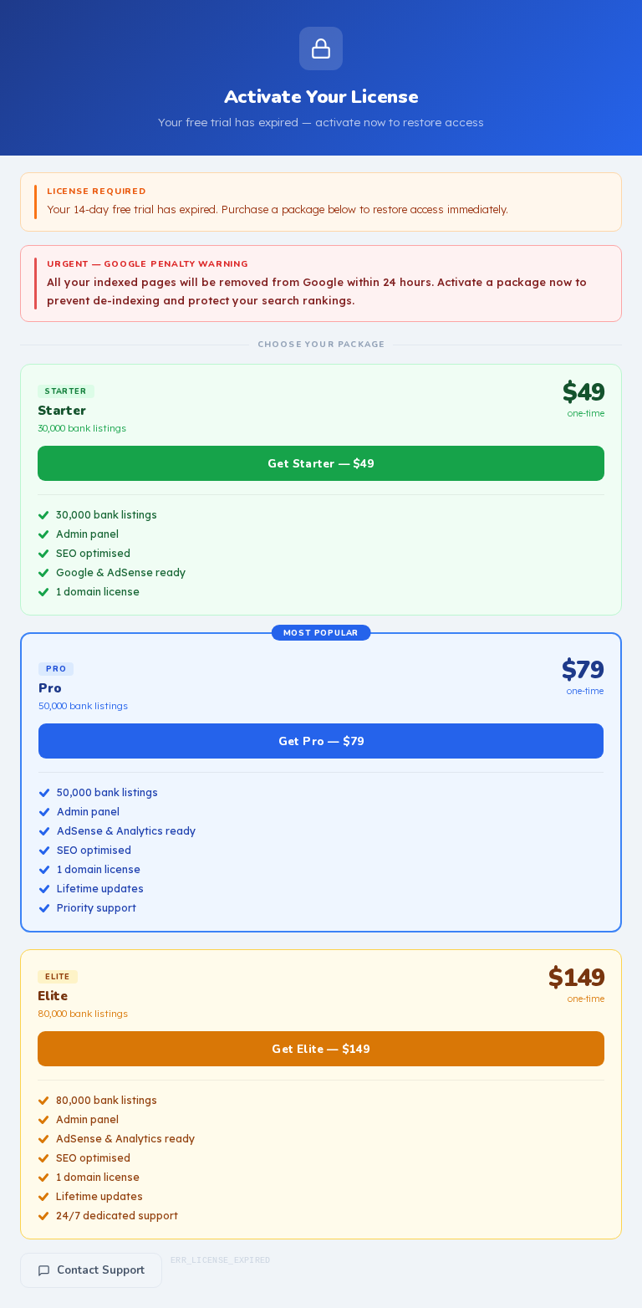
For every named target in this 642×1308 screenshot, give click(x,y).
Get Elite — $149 (320, 1049)
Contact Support (101, 1270)
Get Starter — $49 (321, 464)
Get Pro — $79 (321, 741)
